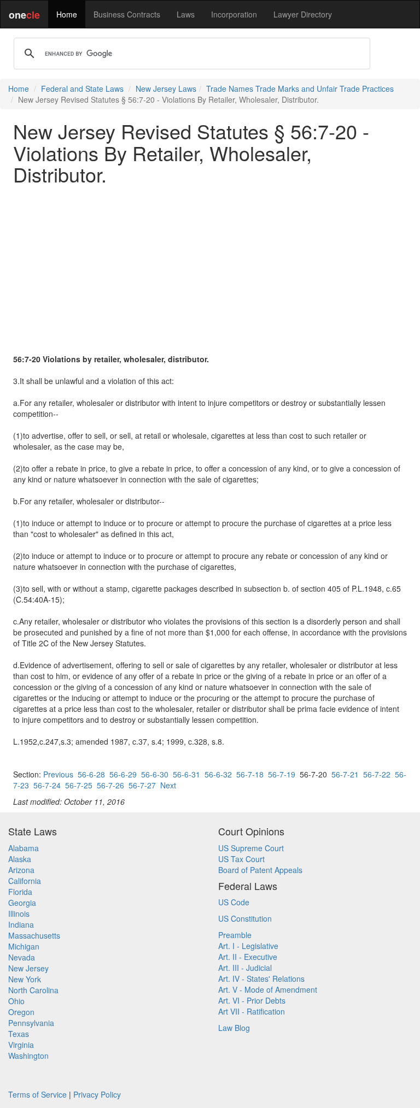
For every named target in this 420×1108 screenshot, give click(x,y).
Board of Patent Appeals (260, 869)
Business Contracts (127, 14)
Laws (186, 14)
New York (24, 979)
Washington (28, 1055)
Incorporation (234, 14)
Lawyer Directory (302, 14)
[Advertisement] (210, 269)
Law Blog (234, 1027)
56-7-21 (345, 774)
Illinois (19, 913)
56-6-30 (154, 774)
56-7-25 (78, 785)
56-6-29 (123, 774)
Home (66, 14)
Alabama (23, 847)
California (24, 880)
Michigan (23, 946)
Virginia (21, 1044)
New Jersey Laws (166, 88)
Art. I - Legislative (248, 945)
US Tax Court (241, 858)
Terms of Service (37, 1094)
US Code (233, 902)
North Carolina (33, 990)
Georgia (22, 902)
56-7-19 (281, 774)
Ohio (16, 1000)
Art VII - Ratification (251, 1011)
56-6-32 (218, 774)
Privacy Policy (97, 1094)
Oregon (21, 1011)
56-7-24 (47, 785)
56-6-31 (186, 774)
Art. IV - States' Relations (261, 978)
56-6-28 (91, 774)
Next (168, 785)
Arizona (21, 869)
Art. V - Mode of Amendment (267, 989)
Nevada (21, 957)
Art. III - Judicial (245, 967)
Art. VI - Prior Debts (251, 1000)
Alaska (19, 858)
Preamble (235, 934)
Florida (20, 891)
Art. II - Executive (247, 956)
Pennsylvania (31, 1022)
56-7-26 (110, 785)
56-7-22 (376, 774)
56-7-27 (142, 785)
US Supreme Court (251, 847)
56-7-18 (250, 774)
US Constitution (245, 918)
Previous (58, 774)
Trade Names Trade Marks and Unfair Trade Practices (300, 88)
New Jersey (28, 968)
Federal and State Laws (82, 88)
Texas (18, 1033)
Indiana (21, 924)
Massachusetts (34, 935)
